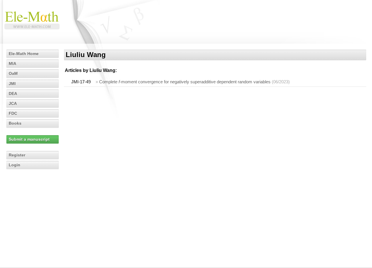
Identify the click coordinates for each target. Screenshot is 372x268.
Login (14, 165)
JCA (13, 103)
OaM (13, 73)
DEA (13, 93)
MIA (12, 63)
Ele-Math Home (24, 53)
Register (17, 155)
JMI (12, 83)
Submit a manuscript (29, 139)
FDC (13, 113)
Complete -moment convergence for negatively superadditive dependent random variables (185, 81)
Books (15, 123)
